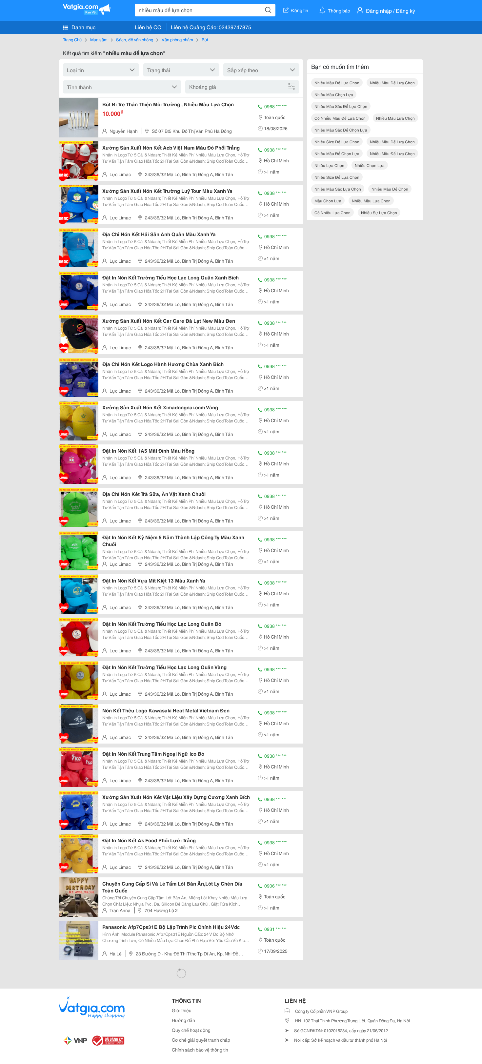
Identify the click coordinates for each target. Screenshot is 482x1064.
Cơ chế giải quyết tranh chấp (201, 1039)
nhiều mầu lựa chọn (371, 200)
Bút (205, 39)
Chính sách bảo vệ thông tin (200, 1049)
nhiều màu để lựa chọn (336, 82)
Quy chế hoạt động (191, 1030)
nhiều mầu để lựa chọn (392, 141)
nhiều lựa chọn (329, 165)
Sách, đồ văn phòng (134, 39)
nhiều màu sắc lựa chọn (337, 189)
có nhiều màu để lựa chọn (340, 118)
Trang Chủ (72, 39)
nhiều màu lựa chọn (395, 118)
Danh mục (82, 27)
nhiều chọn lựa (370, 165)
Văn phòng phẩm (177, 39)
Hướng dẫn (183, 1020)
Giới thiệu (181, 1010)
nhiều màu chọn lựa (333, 94)
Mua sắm (99, 39)
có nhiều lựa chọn (332, 212)
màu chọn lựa (327, 200)
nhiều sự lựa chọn (379, 212)
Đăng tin (299, 10)
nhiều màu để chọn (390, 189)
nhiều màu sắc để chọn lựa (340, 130)
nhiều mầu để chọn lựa (336, 153)
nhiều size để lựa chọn (336, 141)
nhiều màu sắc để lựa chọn (340, 106)
